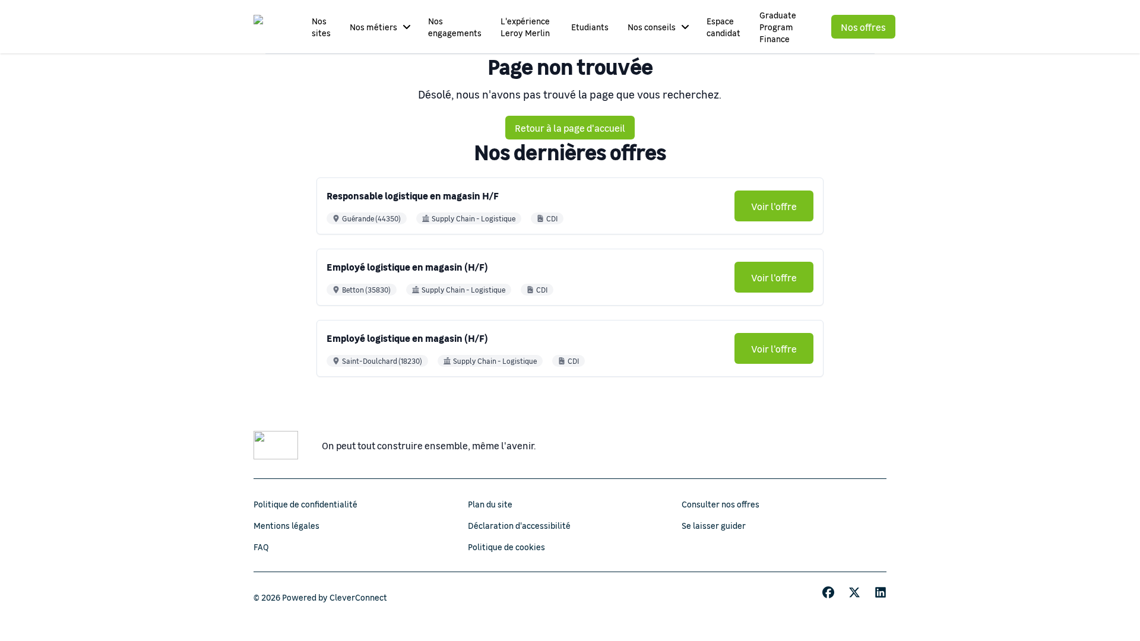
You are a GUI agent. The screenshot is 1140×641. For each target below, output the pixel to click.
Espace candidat (723, 27)
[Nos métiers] (406, 26)
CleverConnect (358, 597)
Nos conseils (652, 27)
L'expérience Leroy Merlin (525, 27)
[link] (773, 206)
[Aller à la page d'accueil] (270, 27)
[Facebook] (828, 592)
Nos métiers (373, 27)
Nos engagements (455, 27)
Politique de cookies (506, 547)
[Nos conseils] (685, 26)
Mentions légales (286, 525)
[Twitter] (854, 592)
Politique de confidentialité (305, 504)
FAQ (261, 547)
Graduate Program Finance (777, 27)
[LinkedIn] (880, 592)
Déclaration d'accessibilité (519, 525)
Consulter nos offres (720, 504)
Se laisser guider (714, 525)
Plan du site (490, 504)
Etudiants (590, 27)
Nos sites (321, 27)
